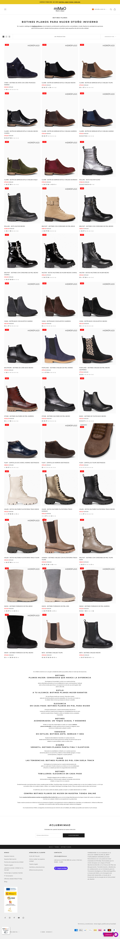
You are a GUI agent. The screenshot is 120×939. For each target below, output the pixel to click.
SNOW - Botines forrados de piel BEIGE (18, 606)
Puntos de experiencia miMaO (13, 862)
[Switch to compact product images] (9, 36)
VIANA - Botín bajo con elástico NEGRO (93, 321)
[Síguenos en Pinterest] (14, 918)
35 (42, 87)
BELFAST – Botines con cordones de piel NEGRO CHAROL (21, 273)
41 (54, 184)
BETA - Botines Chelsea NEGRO (90, 652)
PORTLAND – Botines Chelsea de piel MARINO (57, 367)
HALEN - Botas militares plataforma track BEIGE (21, 509)
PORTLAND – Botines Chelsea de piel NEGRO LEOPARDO (94, 369)
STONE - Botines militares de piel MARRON (19, 416)
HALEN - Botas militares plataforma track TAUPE (21, 557)
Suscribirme (74, 835)
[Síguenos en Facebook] (5, 918)
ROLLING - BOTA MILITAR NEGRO (14, 226)
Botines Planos (66, 847)
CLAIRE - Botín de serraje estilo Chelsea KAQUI (20, 179)
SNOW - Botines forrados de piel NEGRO (18, 652)
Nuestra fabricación (10, 859)
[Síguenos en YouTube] (19, 918)
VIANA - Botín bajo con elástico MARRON (56, 321)
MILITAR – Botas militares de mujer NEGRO (94, 272)
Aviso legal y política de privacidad (105, 924)
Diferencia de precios (36, 870)
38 (11, 138)
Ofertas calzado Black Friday (13, 879)
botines (34, 26)
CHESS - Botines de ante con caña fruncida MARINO (19, 84)
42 (93, 611)
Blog (5, 881)
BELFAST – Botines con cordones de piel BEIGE (58, 226)
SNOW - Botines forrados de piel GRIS (55, 606)
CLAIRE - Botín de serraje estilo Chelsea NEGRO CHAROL (21, 132)
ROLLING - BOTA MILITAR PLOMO (89, 179)
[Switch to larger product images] (3, 36)
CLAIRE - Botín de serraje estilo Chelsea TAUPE (96, 82)
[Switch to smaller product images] (6, 36)
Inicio (51, 847)
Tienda (57, 847)
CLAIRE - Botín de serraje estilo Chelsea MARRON (59, 131)
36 (6, 89)
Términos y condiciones (85, 924)
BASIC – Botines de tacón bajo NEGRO (92, 416)
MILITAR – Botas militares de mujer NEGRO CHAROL (59, 272)
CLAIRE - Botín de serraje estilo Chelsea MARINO (96, 131)
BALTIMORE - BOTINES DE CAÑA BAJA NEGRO (18, 367)
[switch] (6, 932)
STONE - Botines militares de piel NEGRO (56, 416)
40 (52, 184)
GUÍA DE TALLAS (34, 856)
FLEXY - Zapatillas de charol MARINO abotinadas (21, 462)
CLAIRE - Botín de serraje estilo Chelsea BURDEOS (59, 179)
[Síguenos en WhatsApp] (23, 918)
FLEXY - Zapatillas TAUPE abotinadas (92, 462)
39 (50, 87)
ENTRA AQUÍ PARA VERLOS (69, 2)
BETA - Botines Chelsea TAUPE (52, 652)
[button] (111, 934)
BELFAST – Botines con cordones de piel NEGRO (96, 226)
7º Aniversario (8, 876)
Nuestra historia (9, 856)
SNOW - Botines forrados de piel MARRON (94, 606)
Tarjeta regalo (8, 865)
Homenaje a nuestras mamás (13, 873)
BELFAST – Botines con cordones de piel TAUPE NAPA (96, 558)
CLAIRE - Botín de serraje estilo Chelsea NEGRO (58, 82)
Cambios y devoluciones (37, 867)
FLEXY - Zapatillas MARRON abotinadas (55, 462)
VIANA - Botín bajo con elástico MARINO (18, 321)
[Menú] (9, 928)
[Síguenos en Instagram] (10, 918)
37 (46, 87)
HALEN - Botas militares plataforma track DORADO (57, 510)
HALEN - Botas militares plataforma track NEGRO (97, 509)
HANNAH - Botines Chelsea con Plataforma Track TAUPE (59, 558)
